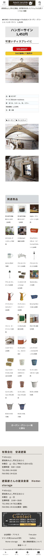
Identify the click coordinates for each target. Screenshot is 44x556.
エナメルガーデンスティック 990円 (9, 241)
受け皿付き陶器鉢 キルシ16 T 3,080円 (21, 219)
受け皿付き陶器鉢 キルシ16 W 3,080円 (9, 219)
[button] (39, 396)
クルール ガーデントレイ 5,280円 (9, 329)
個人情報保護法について (32, 541)
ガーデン (11, 120)
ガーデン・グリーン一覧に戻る (22, 427)
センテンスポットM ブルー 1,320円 (34, 373)
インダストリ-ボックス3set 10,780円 (22, 285)
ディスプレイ (22, 120)
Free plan (32, 534)
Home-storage (11, 541)
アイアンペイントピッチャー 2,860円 (9, 307)
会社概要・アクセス (11, 534)
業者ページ (22, 545)
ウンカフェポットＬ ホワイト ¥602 (22, 351)
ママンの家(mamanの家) (11, 538)
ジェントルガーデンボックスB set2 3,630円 (9, 373)
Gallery (32, 538)
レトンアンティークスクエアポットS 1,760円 (34, 351)
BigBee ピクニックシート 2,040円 (34, 219)
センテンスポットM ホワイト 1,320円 (21, 373)
